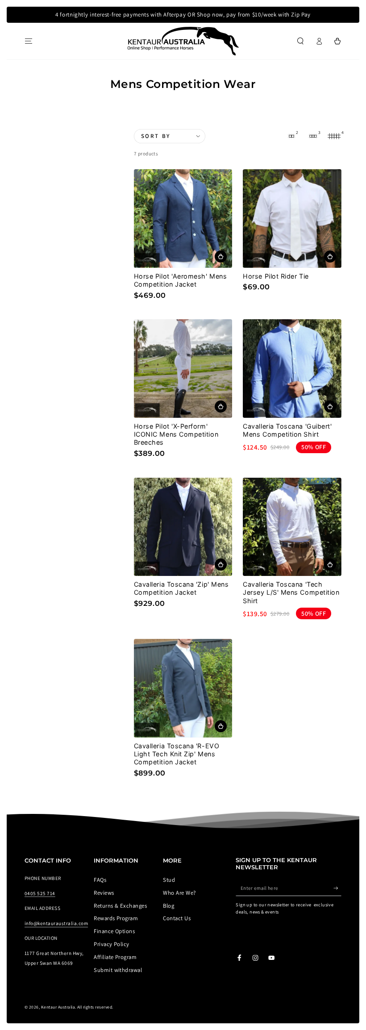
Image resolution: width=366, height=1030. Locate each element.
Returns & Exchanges (120, 905)
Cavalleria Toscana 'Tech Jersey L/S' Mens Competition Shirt (291, 592)
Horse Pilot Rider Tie (275, 276)
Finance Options (114, 931)
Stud (169, 880)
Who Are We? (179, 893)
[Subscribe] (337, 888)
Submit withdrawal (118, 970)
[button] (300, 41)
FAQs (100, 880)
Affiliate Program (115, 957)
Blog (168, 905)
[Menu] (28, 41)
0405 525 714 (40, 893)
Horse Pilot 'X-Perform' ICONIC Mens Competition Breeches (176, 434)
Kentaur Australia (58, 1007)
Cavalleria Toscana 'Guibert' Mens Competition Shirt (287, 430)
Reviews (104, 893)
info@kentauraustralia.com (56, 923)
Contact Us (177, 918)
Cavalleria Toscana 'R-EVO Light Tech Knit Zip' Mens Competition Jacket (177, 754)
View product (221, 256)
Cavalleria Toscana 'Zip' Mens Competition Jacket (181, 588)
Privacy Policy (111, 944)
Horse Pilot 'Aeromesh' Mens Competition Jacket (180, 280)
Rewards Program (116, 918)
